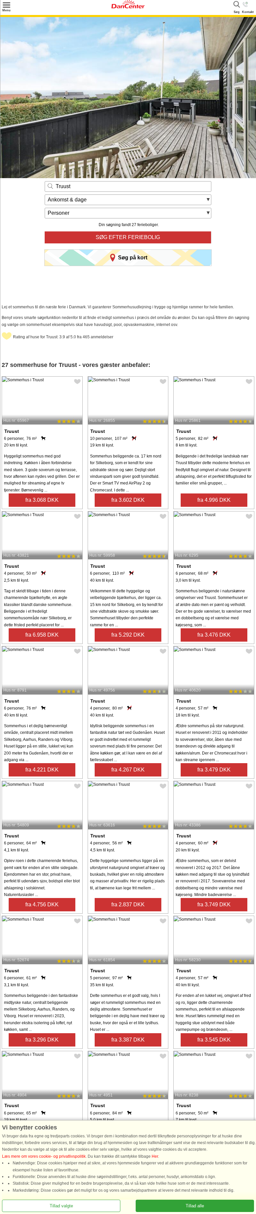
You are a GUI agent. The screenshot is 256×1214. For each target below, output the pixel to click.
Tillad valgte (61, 1205)
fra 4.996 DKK (214, 500)
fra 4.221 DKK (42, 769)
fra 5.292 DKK (128, 635)
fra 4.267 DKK (128, 769)
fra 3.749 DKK (214, 904)
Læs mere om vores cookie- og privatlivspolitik (44, 1156)
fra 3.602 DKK (128, 500)
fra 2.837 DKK (128, 904)
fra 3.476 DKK (214, 635)
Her (155, 1156)
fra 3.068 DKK (42, 500)
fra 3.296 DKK (42, 1040)
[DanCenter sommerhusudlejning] (128, 7)
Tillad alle (195, 1205)
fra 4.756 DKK (42, 904)
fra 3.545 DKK (214, 1040)
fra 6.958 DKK (42, 635)
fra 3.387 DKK (128, 1040)
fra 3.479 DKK (214, 769)
